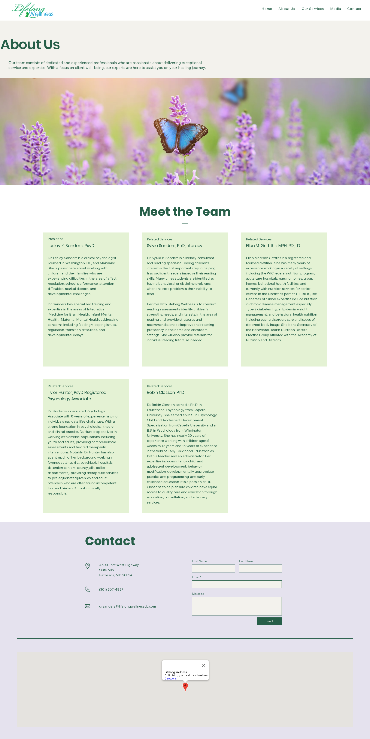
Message (198, 593)
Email (195, 576)
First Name (199, 561)
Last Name (246, 561)
